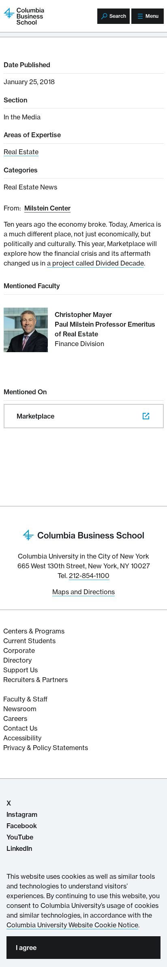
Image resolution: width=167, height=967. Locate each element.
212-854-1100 (89, 576)
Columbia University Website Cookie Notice (72, 925)
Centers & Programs (33, 631)
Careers (15, 718)
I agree (26, 948)
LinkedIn (19, 848)
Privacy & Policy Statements (45, 748)
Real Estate (21, 152)
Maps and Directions (83, 592)
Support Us (20, 670)
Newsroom (19, 709)
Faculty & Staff (25, 699)
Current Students (29, 641)
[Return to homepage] (83, 535)
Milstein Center (47, 208)
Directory (17, 660)
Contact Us (20, 728)
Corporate (19, 650)
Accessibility (22, 738)
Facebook (21, 826)
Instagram (21, 814)
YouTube (19, 837)
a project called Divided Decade (95, 263)
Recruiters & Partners (35, 680)
